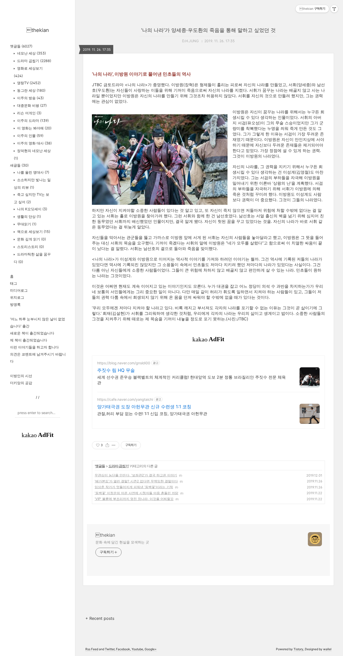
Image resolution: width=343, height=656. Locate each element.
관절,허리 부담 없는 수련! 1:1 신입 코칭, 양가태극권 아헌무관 (152, 413)
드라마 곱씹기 (33, 61)
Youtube (137, 649)
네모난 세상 (31, 53)
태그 (13, 283)
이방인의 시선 (21, 376)
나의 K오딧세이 (31, 209)
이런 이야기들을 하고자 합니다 (34, 347)
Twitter (110, 649)
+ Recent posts (99, 618)
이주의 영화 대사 (34, 143)
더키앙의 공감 (21, 383)
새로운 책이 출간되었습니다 (32, 333)
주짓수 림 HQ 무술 (116, 370)
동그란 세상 (30, 90)
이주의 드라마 (32, 120)
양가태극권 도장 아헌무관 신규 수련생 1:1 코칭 (144, 406)
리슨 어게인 (28, 113)
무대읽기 (26, 224)
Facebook (123, 649)
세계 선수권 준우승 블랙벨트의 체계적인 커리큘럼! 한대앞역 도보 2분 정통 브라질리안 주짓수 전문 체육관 (191, 380)
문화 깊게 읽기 (31, 239)
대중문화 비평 (31, 105)
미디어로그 (19, 290)
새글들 (19, 165)
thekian (37, 30)
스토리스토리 (30, 246)
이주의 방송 (30, 98)
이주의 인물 (29, 135)
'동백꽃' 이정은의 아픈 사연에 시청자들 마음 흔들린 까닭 (136, 493)
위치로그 (17, 297)
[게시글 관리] (113, 445)
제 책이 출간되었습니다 (28, 340)
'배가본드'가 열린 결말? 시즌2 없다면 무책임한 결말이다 (136, 481)
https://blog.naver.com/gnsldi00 (123, 363)
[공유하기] (107, 445)
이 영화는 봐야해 (33, 128)
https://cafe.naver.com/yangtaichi (125, 399)
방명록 (15, 304)
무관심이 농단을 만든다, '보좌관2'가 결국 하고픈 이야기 (136, 475)
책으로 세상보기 (33, 231)
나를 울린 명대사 (32, 172)
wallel (327, 649)
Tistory (298, 649)
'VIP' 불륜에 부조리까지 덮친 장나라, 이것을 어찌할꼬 (134, 499)
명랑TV (28, 83)
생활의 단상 (28, 216)
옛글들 (21, 46)
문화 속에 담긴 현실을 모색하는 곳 (122, 542)
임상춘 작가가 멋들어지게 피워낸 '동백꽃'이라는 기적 (134, 487)
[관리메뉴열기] (334, 9)
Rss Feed (91, 649)
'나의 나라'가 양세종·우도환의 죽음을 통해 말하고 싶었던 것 (208, 30)
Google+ (151, 649)
